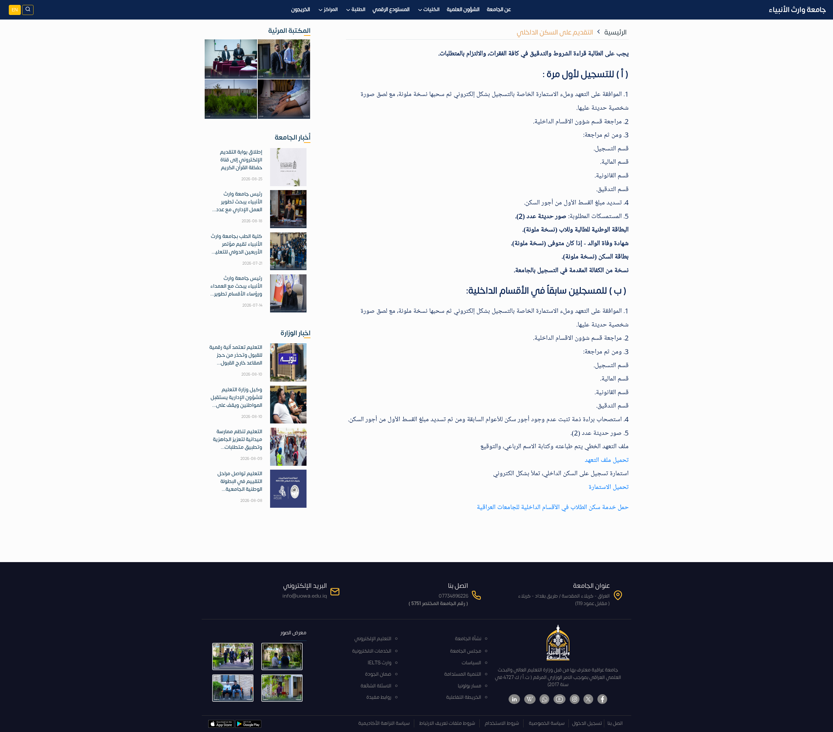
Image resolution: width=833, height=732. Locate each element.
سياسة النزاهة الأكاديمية (384, 723)
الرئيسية (615, 32)
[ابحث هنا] (28, 10)
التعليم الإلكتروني (372, 639)
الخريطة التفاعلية (463, 697)
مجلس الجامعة (465, 651)
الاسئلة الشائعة (376, 686)
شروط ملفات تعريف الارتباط (447, 723)
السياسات (471, 663)
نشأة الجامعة (468, 639)
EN (15, 10)
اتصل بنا (615, 723)
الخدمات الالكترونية (371, 651)
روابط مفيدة (378, 697)
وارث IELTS (379, 663)
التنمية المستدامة (462, 674)
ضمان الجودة (378, 674)
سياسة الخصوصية (547, 723)
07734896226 (453, 596)
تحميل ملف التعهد (607, 459)
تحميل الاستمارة (609, 486)
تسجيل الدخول (587, 723)
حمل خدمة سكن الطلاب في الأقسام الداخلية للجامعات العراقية (553, 507)
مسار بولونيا (469, 686)
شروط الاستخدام (502, 723)
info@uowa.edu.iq (304, 596)
